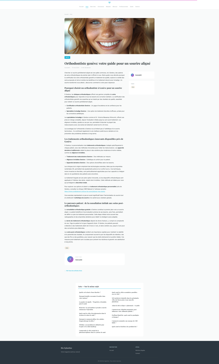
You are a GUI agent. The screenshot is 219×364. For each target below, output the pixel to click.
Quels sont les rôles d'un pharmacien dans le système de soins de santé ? (92, 314)
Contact (138, 353)
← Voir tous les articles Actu (73, 270)
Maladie (108, 6)
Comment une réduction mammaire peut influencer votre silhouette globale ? (124, 310)
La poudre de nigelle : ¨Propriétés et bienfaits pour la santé (92, 303)
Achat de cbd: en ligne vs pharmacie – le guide (126, 305)
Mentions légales (140, 350)
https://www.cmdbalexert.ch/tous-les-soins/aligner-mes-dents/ (85, 191)
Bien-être (93, 6)
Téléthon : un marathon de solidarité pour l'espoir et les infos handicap (91, 325)
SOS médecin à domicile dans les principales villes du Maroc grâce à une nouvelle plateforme (125, 300)
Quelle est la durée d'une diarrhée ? (90, 292)
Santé (131, 6)
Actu (87, 6)
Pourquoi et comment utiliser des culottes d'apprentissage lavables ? (91, 320)
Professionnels (123, 6)
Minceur (115, 6)
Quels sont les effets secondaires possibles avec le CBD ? (124, 293)
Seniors (137, 6)
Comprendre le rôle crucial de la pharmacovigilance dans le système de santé (92, 331)
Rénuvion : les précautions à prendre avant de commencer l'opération (93, 308)
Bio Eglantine (66, 348)
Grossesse (101, 6)
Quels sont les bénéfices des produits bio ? (124, 326)
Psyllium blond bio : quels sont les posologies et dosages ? (125, 316)
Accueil (81, 6)
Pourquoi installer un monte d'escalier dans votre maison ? (92, 297)
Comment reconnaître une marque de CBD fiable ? (125, 322)
